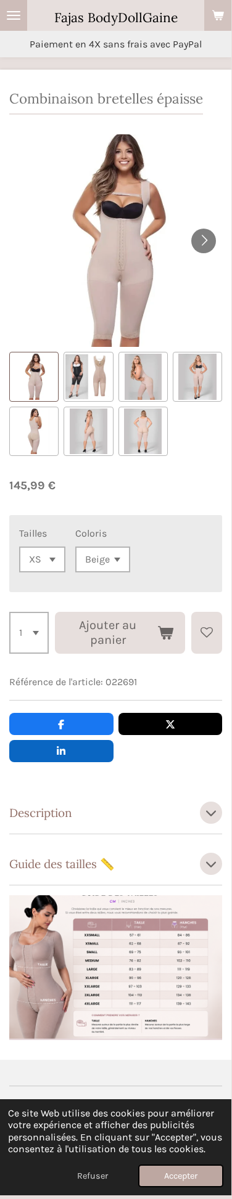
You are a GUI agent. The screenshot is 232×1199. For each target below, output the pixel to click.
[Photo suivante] (203, 241)
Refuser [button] (92, 1176)
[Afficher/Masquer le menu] (13, 15)
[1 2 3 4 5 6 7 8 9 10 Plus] (29, 633)
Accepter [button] (180, 1176)
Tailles (33, 533)
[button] (34, 376)
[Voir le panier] (217, 15)
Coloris (91, 533)
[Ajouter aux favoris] (206, 633)
